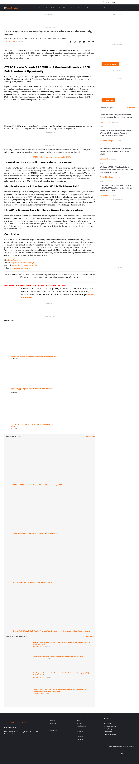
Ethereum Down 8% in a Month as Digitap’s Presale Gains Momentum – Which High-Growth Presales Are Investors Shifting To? (60, 690)
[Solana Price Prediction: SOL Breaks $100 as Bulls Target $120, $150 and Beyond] (33, 399)
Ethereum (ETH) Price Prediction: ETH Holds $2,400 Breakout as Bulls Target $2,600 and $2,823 (116, 188)
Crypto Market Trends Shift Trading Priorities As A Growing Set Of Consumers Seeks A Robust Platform (51, 631)
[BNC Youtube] (19, 740)
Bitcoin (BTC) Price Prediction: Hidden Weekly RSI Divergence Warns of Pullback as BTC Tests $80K (116, 133)
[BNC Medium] (23, 740)
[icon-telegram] (9, 740)
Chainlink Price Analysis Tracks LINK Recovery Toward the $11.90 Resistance (33, 356)
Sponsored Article (9, 41)
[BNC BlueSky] (26, 740)
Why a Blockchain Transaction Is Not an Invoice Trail (32, 582)
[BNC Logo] (24, 719)
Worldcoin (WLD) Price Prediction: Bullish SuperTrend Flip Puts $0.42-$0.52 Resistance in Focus (117, 169)
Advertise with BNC (50, 27)
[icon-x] (16, 740)
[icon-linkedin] (12, 740)
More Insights (131, 107)
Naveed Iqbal (105, 122)
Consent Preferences (110, 734)
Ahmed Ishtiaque (107, 140)
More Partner (90, 636)
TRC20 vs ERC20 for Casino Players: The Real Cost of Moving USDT (37, 485)
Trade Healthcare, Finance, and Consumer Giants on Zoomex (35, 533)
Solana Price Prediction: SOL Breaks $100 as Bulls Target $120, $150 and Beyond (115, 151)
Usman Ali (104, 159)
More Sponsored (90, 436)
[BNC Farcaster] (30, 740)
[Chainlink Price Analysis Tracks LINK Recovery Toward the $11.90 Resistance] (33, 325)
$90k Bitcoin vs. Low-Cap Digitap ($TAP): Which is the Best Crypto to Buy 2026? (58, 656)
